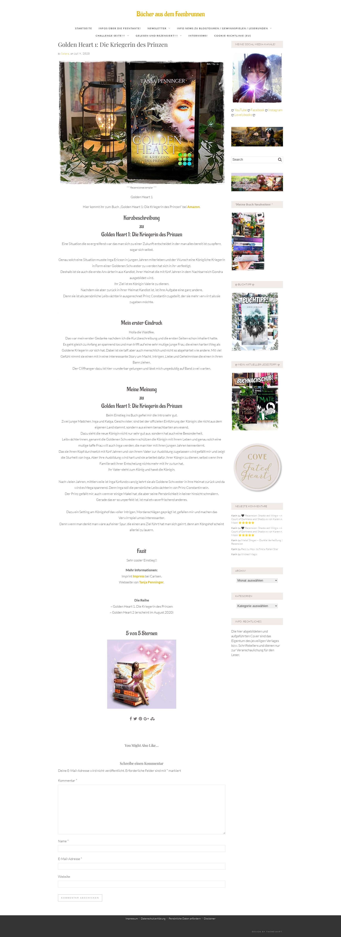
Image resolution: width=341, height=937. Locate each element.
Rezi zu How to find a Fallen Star (259, 549)
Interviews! (198, 35)
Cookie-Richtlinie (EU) (232, 35)
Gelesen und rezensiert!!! (157, 35)
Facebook (258, 110)
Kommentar (67, 780)
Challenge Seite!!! (110, 35)
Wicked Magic (249, 554)
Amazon (193, 207)
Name (63, 841)
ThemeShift (274, 931)
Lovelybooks (243, 114)
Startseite (83, 28)
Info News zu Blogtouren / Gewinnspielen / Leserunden (222, 28)
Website (64, 876)
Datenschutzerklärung (153, 918)
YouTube (240, 110)
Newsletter (157, 28)
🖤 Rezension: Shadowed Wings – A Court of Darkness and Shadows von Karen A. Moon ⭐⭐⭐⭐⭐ (257, 519)
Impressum (132, 918)
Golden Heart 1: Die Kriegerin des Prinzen (113, 44)
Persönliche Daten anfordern (185, 918)
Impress (139, 576)
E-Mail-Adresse (70, 859)
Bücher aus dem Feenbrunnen (171, 14)
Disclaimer (209, 918)
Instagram (275, 110)
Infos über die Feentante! (120, 28)
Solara (65, 53)
